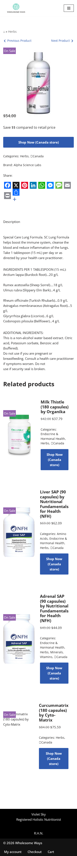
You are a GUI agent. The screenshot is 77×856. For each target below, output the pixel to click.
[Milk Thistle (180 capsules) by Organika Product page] (19, 435)
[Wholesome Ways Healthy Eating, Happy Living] (16, 8)
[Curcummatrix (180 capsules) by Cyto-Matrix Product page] (18, 736)
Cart (51, 852)
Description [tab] (11, 221)
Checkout (35, 852)
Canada (37, 156)
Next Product (60, 41)
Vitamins (46, 657)
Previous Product (19, 41)
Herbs (12, 31)
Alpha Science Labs (27, 165)
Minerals (56, 652)
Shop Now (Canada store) (38, 142)
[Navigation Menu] (69, 8)
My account (13, 852)
